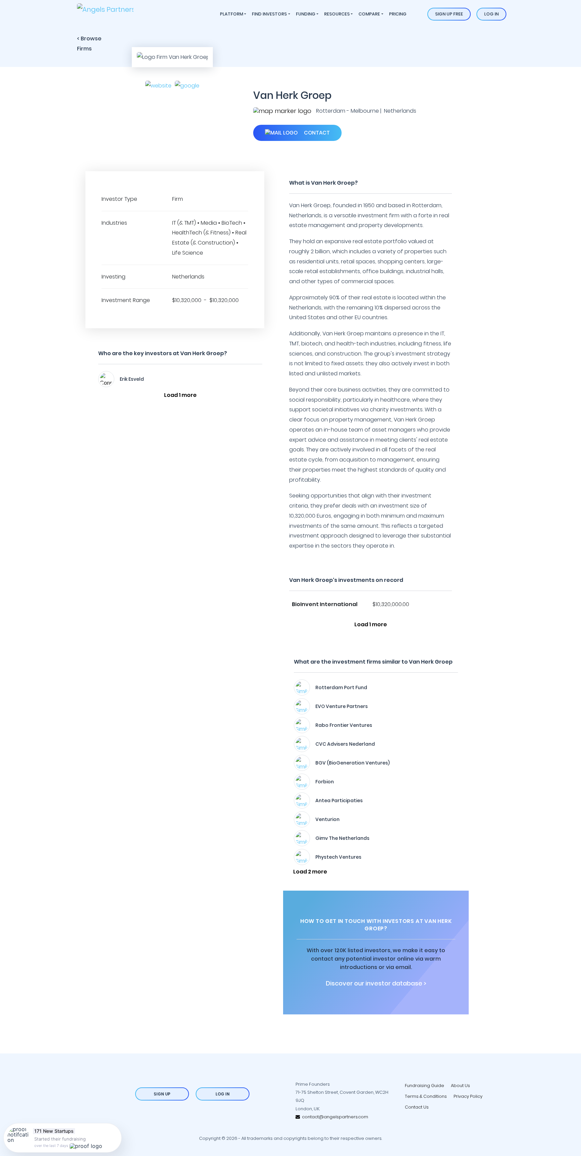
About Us (460, 1085)
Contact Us (417, 1107)
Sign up (162, 1094)
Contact (316, 132)
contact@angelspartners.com (334, 1117)
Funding (305, 14)
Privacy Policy (468, 1096)
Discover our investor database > (376, 983)
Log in (491, 14)
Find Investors (269, 14)
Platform (231, 14)
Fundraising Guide (424, 1085)
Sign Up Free (449, 14)
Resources (337, 14)
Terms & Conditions (426, 1096)
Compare (369, 14)
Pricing (397, 14)
